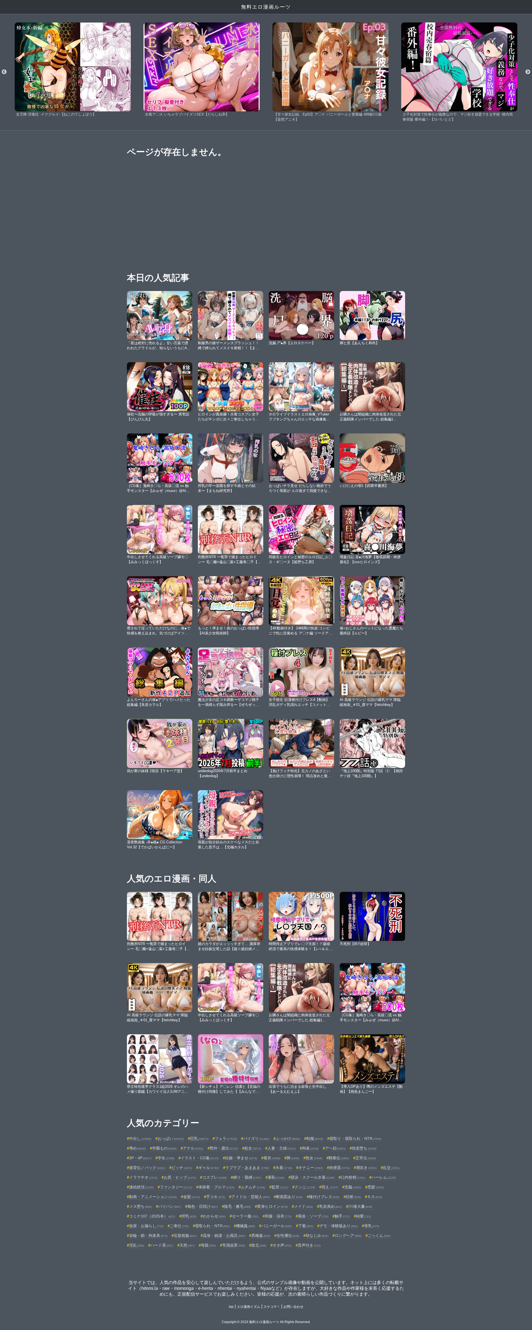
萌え (329, 1187)
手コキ (215, 1196)
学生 (166, 1158)
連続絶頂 (141, 1187)
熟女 (314, 1158)
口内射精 (353, 1177)
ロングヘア (348, 1235)
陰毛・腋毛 (237, 1206)
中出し (140, 1138)
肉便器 (339, 1167)
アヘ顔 (335, 1148)
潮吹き (366, 1167)
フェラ (226, 1138)
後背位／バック (147, 1167)
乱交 (391, 1167)
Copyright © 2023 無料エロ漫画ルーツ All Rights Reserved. (266, 1322)
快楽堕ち (364, 1148)
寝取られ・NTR (212, 1226)
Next (528, 72)
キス (374, 1196)
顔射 (353, 1196)
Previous (4, 72)
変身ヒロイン (272, 1206)
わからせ (214, 1216)
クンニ (305, 1187)
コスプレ (214, 1177)
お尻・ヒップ (180, 1177)
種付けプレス (324, 1196)
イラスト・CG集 (200, 1158)
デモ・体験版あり (338, 1226)
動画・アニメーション (153, 1196)
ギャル (208, 1167)
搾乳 (188, 1216)
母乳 (371, 1226)
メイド (303, 1206)
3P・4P (140, 1158)
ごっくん (379, 1235)
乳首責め (330, 1206)
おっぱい (171, 1138)
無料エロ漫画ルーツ (266, 7)
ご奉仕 (179, 1226)
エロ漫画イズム (248, 1307)
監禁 (280, 1187)
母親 (208, 1245)
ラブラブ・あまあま (247, 1167)
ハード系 (161, 1245)
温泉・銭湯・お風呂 (224, 1235)
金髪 (191, 1196)
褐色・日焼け (202, 1206)
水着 (283, 1167)
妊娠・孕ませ (241, 1158)
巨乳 (199, 1138)
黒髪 (375, 1187)
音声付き (309, 1245)
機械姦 (245, 1226)
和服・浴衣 (278, 1216)
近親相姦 (185, 1235)
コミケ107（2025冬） (152, 1216)
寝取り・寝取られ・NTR (355, 1138)
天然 (187, 1245)
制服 (314, 1138)
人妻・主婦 (281, 1148)
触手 (342, 1216)
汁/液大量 (360, 1206)
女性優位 (288, 1235)
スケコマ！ (272, 1307)
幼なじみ (317, 1235)
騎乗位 (339, 1158)
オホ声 (282, 1245)
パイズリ (256, 1138)
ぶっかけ (288, 1138)
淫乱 (136, 1245)
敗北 (258, 1245)
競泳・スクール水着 (312, 1177)
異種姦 (260, 1235)
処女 (252, 1148)
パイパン (169, 1206)
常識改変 (233, 1245)
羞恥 (276, 1177)
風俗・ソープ (313, 1216)
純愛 (363, 1216)
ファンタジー (176, 1187)
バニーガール (276, 1226)
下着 (305, 1226)
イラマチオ (143, 1177)
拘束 (310, 1148)
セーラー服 (245, 1216)
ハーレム (384, 1177)
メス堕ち (140, 1206)
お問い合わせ (293, 1307)
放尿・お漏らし (146, 1226)
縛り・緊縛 (247, 1177)
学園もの (164, 1148)
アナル (193, 1148)
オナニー (310, 1167)
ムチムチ (253, 1187)
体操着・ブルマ (216, 1187)
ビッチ (182, 1167)
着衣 (272, 1158)
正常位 (365, 1158)
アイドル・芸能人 (250, 1196)
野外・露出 (224, 1148)
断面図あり (289, 1196)
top (231, 1307)
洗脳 (352, 1187)
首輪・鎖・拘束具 (148, 1235)
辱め (137, 1148)
